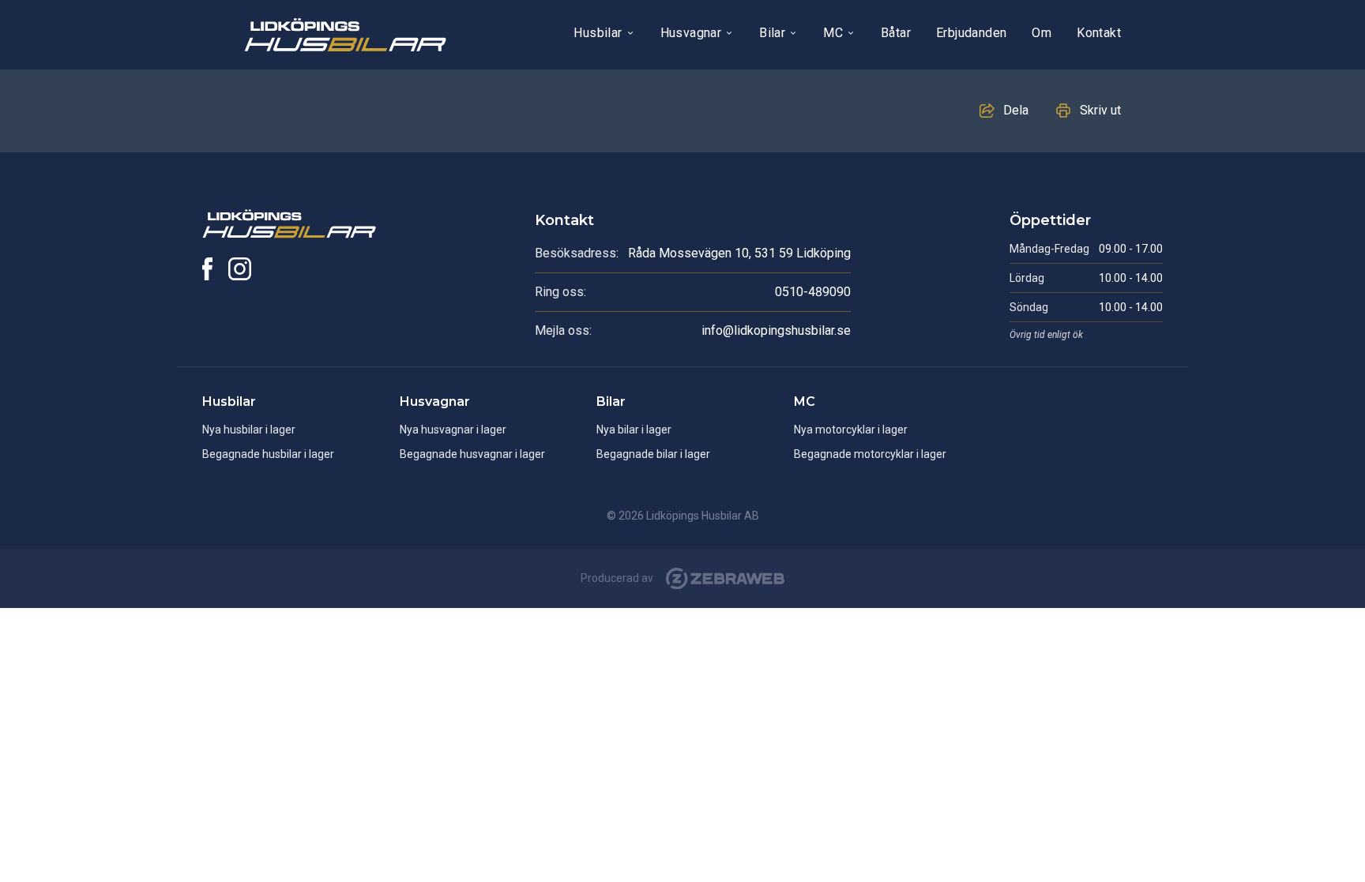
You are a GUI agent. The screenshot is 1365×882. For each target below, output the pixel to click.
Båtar (896, 32)
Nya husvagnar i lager (453, 429)
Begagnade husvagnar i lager (472, 454)
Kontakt (1099, 32)
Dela (1015, 110)
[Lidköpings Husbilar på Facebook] (207, 268)
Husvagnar (691, 32)
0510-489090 (813, 291)
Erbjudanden (971, 32)
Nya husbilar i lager (248, 429)
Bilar (772, 32)
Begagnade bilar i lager (653, 454)
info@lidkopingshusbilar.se (776, 330)
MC (833, 32)
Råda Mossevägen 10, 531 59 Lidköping (739, 253)
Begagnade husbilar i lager (268, 454)
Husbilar (597, 32)
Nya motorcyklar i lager (851, 429)
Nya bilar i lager (633, 429)
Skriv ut (1100, 110)
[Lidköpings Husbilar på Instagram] (239, 268)
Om (1041, 32)
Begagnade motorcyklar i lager (870, 454)
